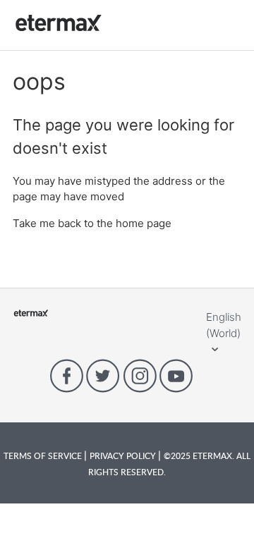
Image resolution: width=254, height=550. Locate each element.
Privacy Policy (124, 455)
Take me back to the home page (92, 223)
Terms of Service (44, 455)
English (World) (223, 325)
